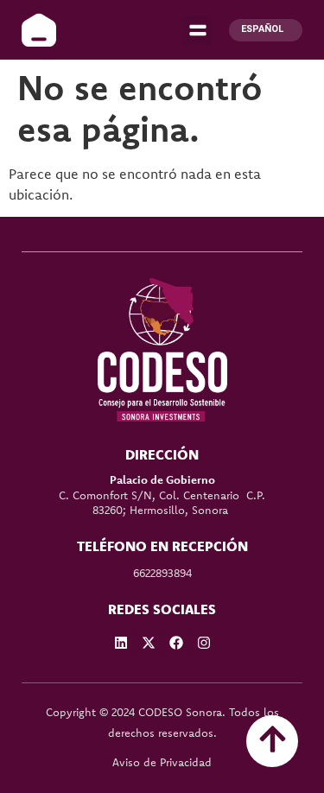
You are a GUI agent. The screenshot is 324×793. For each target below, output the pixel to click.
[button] (197, 30)
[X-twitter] (148, 643)
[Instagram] (204, 643)
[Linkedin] (121, 643)
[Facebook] (176, 643)
